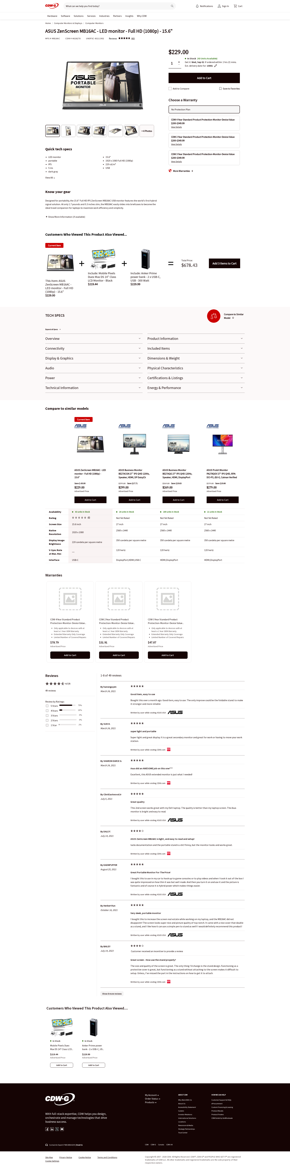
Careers (181, 1111)
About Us (181, 1103)
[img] (124, 38)
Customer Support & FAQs (221, 1100)
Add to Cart (225, 263)
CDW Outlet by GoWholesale (222, 1118)
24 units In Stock (126, 511)
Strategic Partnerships (186, 1129)
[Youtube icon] (62, 1129)
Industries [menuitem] (104, 15)
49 (89, 517)
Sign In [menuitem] (225, 6)
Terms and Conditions (107, 1157)
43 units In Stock (82, 511)
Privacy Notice (65, 1157)
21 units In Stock (214, 511)
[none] (52, 16)
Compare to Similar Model (234, 316)
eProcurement (216, 1103)
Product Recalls (217, 1111)
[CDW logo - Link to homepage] (52, 6)
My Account (151, 1095)
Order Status (151, 1098)
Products (150, 1102)
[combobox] (115, 6)
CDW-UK (169, 1144)
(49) (133, 38)
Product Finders (217, 1114)
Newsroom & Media (185, 1125)
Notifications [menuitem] (206, 6)
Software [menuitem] (65, 15)
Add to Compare (181, 88)
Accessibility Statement (187, 1107)
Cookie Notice (85, 1157)
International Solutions (187, 1118)
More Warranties (181, 170)
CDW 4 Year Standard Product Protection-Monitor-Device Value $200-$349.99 (67, 621)
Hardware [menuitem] (52, 15)
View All (49, 177)
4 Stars (54, 710)
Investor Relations (185, 1114)
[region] (145, 621)
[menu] (204, 6)
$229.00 (178, 52)
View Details (176, 127)
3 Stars (54, 715)
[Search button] (172, 6)
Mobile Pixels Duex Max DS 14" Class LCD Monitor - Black (61, 1047)
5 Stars (54, 705)
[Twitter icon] (57, 1129)
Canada (161, 1144)
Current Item (83, 419)
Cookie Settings (52, 1161)
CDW (146, 1144)
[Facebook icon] (47, 1129)
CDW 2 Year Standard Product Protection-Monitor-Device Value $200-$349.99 (116, 621)
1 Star (54, 725)
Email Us (79, 1145)
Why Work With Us (185, 1100)
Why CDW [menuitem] (142, 15)
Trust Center (182, 1132)
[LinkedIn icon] (52, 1129)
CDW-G (153, 1144)
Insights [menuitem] (129, 15)
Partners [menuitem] (117, 15)
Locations (182, 1122)
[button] (238, 6)
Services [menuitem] (91, 15)
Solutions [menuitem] (79, 15)
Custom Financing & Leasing (222, 1107)
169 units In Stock (171, 511)
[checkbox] (170, 88)
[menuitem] (197, 6)
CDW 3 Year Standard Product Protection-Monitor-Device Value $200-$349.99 (165, 621)
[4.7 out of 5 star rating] (79, 517)
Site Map (49, 1157)
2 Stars (54, 720)
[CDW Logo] (52, 6)
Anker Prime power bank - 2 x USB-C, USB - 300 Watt (93, 1047)
